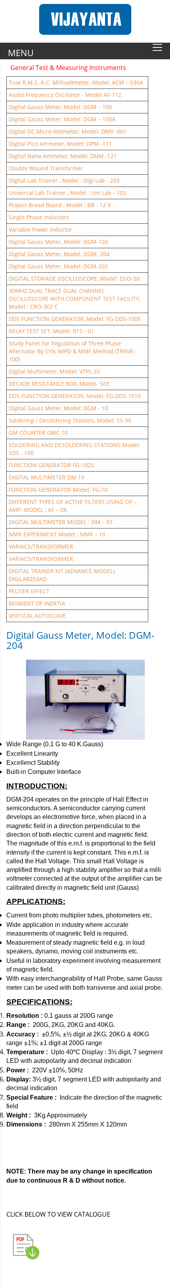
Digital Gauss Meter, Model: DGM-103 (58, 241)
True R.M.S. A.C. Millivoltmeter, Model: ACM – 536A (76, 82)
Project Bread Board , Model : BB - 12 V (60, 205)
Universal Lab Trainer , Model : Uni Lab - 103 (67, 192)
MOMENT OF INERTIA (37, 603)
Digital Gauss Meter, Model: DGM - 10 (58, 408)
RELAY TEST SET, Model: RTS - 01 (51, 331)
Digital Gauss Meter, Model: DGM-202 (58, 266)
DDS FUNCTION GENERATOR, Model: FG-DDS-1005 (75, 319)
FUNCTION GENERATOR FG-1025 (51, 465)
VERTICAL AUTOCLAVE (37, 615)
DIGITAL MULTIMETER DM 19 (46, 477)
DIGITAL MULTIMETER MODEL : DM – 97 (61, 522)
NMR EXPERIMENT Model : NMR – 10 (57, 534)
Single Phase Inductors (39, 217)
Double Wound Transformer (46, 168)
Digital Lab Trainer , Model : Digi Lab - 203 (64, 180)
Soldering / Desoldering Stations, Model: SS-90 (70, 420)
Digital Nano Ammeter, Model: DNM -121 (63, 156)
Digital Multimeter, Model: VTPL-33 (54, 371)
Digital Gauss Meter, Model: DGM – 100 (60, 107)
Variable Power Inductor (40, 229)
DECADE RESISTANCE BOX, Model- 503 (59, 383)
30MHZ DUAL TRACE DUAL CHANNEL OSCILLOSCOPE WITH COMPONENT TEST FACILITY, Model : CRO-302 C (74, 298)
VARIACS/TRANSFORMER (41, 546)
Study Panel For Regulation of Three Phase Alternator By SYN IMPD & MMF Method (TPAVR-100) (72, 351)
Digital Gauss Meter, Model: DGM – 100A (62, 119)
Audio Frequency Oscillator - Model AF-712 (65, 94)
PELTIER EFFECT (29, 591)
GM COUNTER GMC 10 (38, 432)
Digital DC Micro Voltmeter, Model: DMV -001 (68, 131)
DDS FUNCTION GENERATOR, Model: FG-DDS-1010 (75, 396)
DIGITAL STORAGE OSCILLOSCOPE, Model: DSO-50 (74, 278)
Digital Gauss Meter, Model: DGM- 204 (59, 254)
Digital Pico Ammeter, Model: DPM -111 (60, 143)
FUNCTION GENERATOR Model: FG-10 (58, 489)
